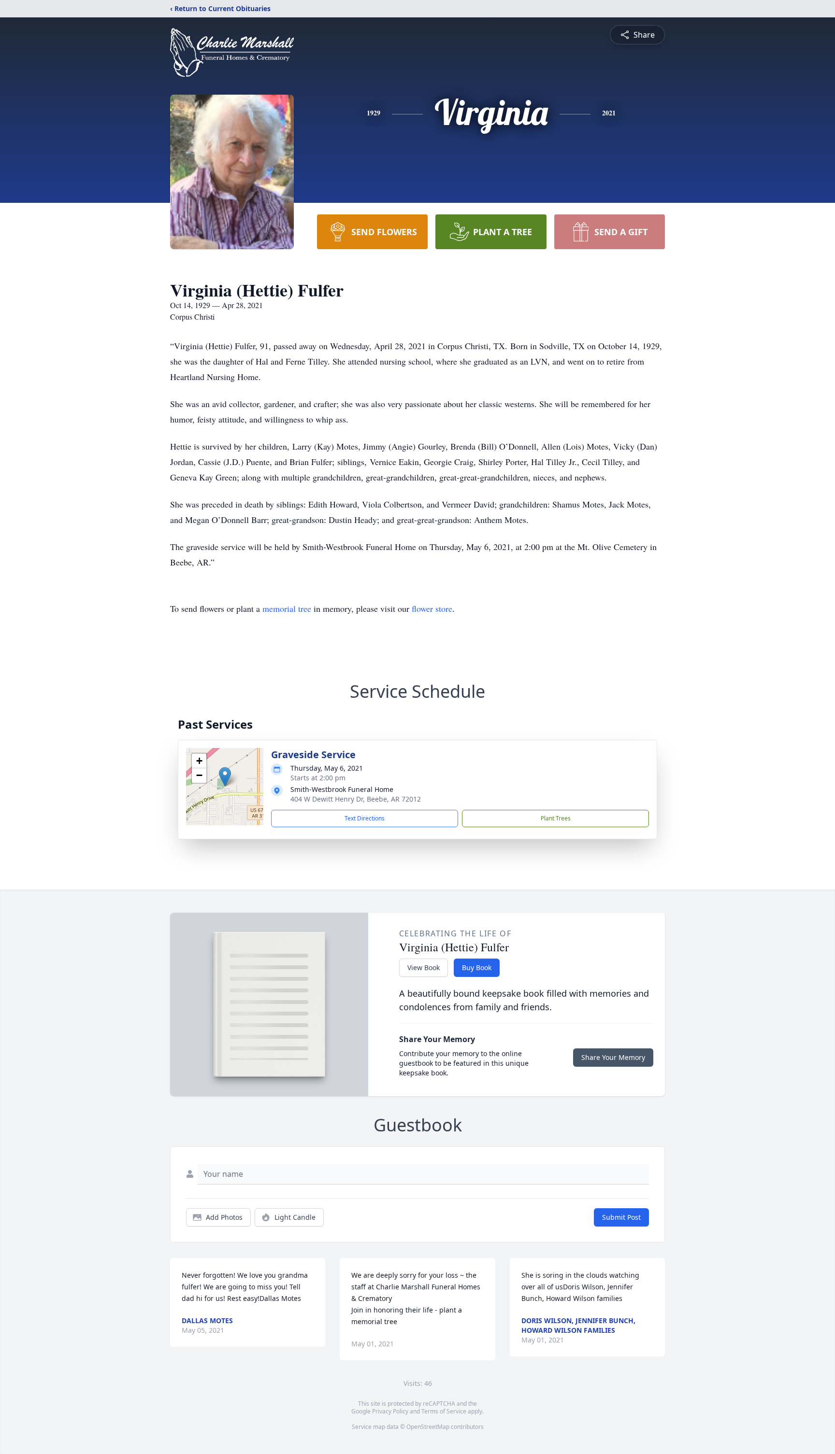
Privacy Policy (390, 1411)
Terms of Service (443, 1411)
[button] (225, 777)
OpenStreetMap (427, 1427)
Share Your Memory (613, 1057)
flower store (432, 608)
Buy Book (476, 967)
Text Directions (365, 818)
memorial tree (286, 608)
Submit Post (621, 1217)
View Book (423, 967)
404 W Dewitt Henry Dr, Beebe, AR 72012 (355, 799)
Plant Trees (556, 818)
